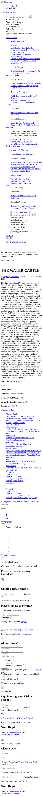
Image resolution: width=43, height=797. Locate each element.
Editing (19, 154)
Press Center (33, 468)
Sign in (4, 670)
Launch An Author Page (29, 208)
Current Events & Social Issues (22, 59)
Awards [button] (9, 105)
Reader (9, 661)
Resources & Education (19, 150)
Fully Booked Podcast (26, 102)
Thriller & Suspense (18, 416)
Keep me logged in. (8, 679)
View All (14, 46)
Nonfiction (20, 54)
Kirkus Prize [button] (10, 436)
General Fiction (16, 83)
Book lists (22, 71)
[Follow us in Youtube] (7, 518)
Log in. (24, 622)
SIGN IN (14, 6)
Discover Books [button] (12, 414)
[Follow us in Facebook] (6, 512)
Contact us (10, 472)
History (19, 57)
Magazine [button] (9, 127)
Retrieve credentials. (23, 634)
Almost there (6, 617)
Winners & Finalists (18, 113)
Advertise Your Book (25, 169)
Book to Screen (16, 100)
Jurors (16, 115)
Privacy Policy (11, 474)
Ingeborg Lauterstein (11, 277)
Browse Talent (29, 206)
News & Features (12, 24)
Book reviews (11, 20)
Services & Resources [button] (14, 146)
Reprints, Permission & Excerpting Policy (14, 482)
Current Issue (16, 142)
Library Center (16, 175)
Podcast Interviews (13, 29)
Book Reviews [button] (11, 38)
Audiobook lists (32, 71)
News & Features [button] (12, 75)
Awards (28, 96)
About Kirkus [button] (11, 466)
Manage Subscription (23, 144)
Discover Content (17, 206)
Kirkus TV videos (29, 431)
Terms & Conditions (13, 476)
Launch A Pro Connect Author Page (26, 170)
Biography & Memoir (28, 421)
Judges (36, 125)
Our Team (15, 468)
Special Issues (26, 142)
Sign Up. (25, 781)
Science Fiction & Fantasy (20, 86)
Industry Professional (14, 665)
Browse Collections (18, 196)
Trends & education (18, 179)
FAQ (27, 468)
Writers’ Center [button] (11, 448)
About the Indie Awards (20, 123)
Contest (22, 468)
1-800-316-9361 (14, 732)
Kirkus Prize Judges (17, 440)
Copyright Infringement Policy (17, 479)
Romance (36, 50)
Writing (13, 154)
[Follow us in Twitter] (7, 514)
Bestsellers (15, 71)
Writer (8, 663)
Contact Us (10, 489)
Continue (27, 594)
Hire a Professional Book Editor (18, 451)
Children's (18, 63)
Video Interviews (12, 27)
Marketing (33, 154)
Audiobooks (15, 48)
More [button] (8, 185)
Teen (32, 83)
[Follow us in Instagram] (6, 516)
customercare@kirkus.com (10, 734)
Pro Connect (11, 31)
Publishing (26, 154)
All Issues (19, 444)
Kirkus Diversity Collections (16, 461)
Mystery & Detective (25, 50)
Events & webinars (23, 183)
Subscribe (34, 144)
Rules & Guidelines (26, 125)
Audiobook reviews (13, 22)
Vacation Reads (23, 73)
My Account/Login (19, 463)
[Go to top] (6, 522)
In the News (26, 100)
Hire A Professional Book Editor (23, 162)
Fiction (22, 48)
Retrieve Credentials (31, 777)
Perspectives (21, 96)
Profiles (13, 96)
